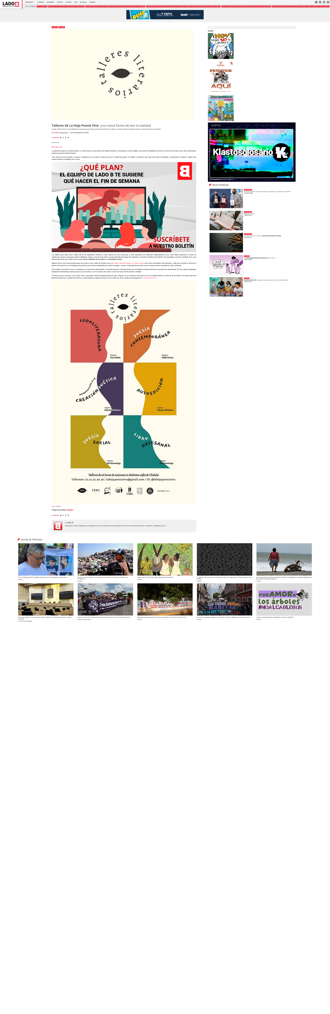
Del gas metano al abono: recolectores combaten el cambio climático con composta (159, 6)
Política (60, 2)
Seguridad (50, 2)
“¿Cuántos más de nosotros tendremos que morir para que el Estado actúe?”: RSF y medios (256, 6)
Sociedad (40, 2)
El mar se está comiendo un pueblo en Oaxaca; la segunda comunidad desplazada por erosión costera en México (42, 6)
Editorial (83, 2)
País (75, 2)
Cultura (69, 2)
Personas (30, 2)
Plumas (92, 2)
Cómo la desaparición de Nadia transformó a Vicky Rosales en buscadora (105, 6)
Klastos (215, 125)
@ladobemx (64, 133)
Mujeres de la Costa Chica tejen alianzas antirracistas (208, 6)
